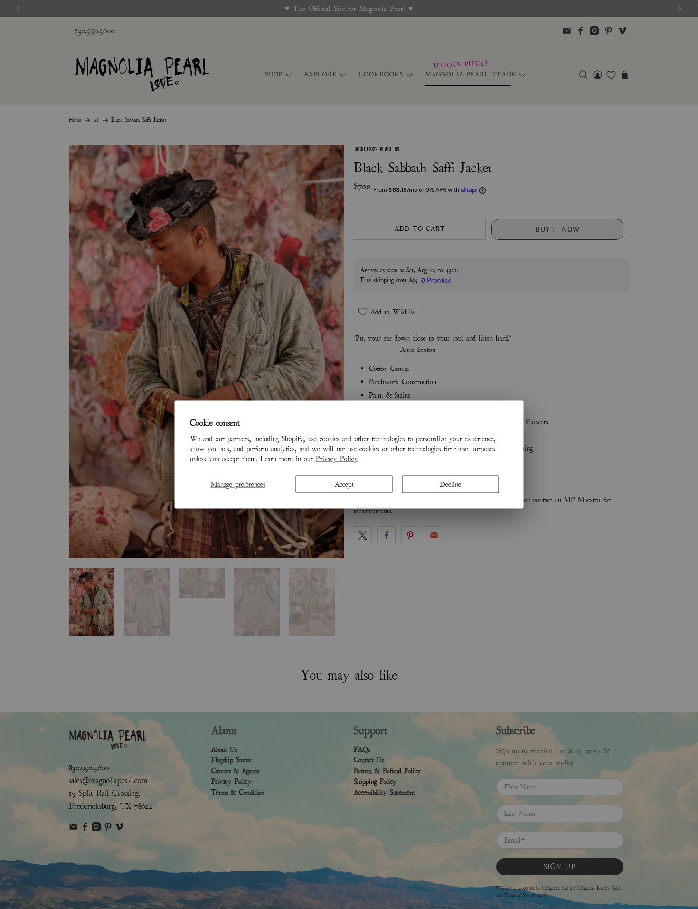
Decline (450, 484)
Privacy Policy (337, 458)
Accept (344, 484)
